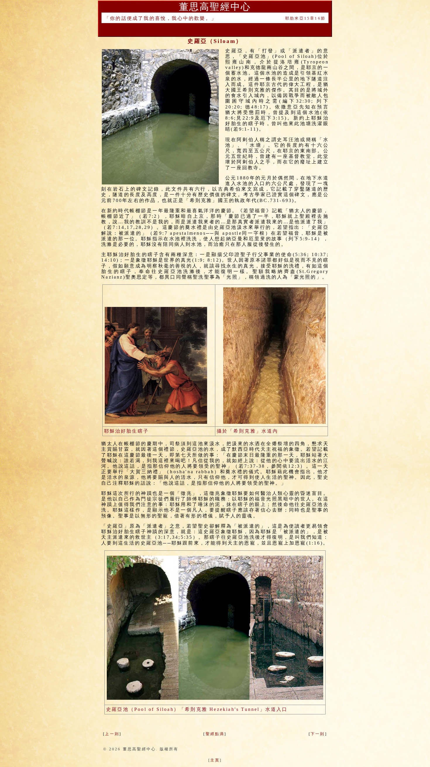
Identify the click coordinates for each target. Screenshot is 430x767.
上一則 (112, 734)
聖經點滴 (215, 734)
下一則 (318, 734)
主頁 (215, 760)
